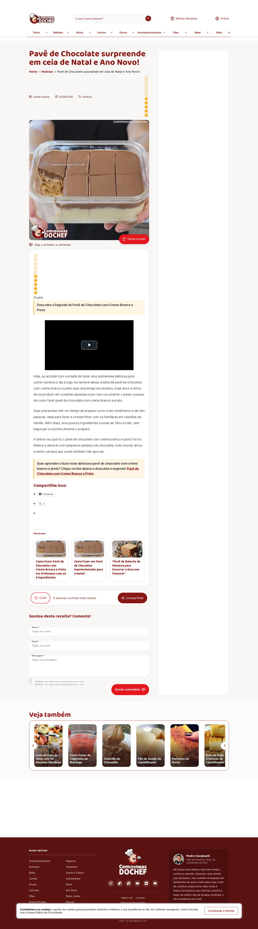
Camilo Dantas (41, 96)
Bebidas (58, 32)
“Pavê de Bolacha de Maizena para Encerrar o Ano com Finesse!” (126, 568)
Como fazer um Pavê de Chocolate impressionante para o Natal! (88, 568)
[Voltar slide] (33, 745)
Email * (35, 641)
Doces (123, 32)
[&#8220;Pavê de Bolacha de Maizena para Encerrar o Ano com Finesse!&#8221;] (127, 549)
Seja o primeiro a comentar (52, 245)
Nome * (35, 627)
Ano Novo (71, 890)
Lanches (34, 890)
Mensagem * (38, 655)
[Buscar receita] (148, 18)
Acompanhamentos (150, 32)
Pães (176, 32)
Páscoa (70, 901)
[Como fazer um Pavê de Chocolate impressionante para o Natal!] (89, 549)
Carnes (101, 32)
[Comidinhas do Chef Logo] (133, 862)
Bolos (79, 32)
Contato (140, 897)
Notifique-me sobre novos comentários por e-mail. (59, 681)
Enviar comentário (127, 689)
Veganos (71, 860)
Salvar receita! (136, 238)
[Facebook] (119, 883)
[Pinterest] (128, 883)
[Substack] (155, 883)
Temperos (71, 866)
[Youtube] (137, 883)
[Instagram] (110, 883)
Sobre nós (127, 897)
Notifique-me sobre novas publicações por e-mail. (59, 684)
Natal (198, 32)
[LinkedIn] (146, 883)
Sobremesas (73, 878)
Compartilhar (135, 598)
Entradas (34, 866)
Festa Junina (73, 896)
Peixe (36, 32)
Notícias (47, 71)
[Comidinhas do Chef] (41, 23)
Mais (219, 32)
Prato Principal (37, 901)
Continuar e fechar (221, 911)
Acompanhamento (39, 860)
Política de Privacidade (133, 902)
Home (33, 71)
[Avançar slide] (225, 745)
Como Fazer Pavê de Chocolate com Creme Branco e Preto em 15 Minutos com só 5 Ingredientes (51, 570)
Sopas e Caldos (75, 872)
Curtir (43, 597)
